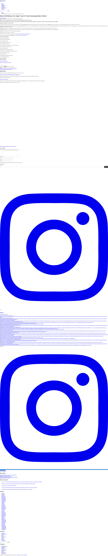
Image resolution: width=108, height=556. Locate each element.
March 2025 (3, 505)
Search (1, 165)
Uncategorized (4, 540)
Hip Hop (3, 533)
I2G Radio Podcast (4, 7)
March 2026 (3, 496)
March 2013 (3, 512)
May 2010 (3, 517)
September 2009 (4, 522)
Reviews (3, 8)
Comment (1, 156)
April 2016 (3, 510)
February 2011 (4, 513)
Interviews (3, 4)
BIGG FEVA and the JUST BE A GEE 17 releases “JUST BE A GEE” (8, 146)
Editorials (3, 6)
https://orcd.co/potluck (24, 35)
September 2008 (4, 528)
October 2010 (3, 515)
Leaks (2, 535)
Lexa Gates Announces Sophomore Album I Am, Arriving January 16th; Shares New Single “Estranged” (21, 483)
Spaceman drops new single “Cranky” (5, 475)
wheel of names (4, 489)
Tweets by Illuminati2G (3, 471)
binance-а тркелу (4, 483)
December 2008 (4, 526)
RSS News (3, 552)
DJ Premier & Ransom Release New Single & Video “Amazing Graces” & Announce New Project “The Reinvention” (21, 487)
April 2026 (3, 495)
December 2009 (4, 520)
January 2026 (3, 497)
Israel (2, 481)
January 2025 (3, 506)
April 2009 (3, 524)
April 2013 (3, 511)
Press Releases (4, 537)
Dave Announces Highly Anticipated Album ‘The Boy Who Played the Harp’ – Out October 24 (19, 489)
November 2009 (4, 521)
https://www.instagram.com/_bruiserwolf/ (5, 62)
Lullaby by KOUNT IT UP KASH (4, 79)
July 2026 (3, 493)
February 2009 (4, 525)
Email (1, 159)
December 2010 (4, 514)
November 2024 (4, 508)
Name (1, 157)
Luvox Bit (3, 487)
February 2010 (4, 519)
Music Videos (3, 5)
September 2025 (4, 500)
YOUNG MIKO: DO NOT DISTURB (11, 485)
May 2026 (3, 494)
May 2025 (3, 503)
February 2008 (4, 529)
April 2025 (3, 504)
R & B (2, 538)
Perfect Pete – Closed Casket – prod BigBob (6, 476)
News (2, 3)
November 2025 (4, 499)
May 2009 (3, 523)
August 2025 (3, 501)
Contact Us (3, 9)
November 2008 (4, 527)
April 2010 (3, 518)
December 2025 (4, 498)
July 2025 (3, 502)
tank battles (3, 485)
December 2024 (4, 507)
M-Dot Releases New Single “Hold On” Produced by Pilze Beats (8, 477)
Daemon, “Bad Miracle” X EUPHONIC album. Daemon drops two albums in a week (10, 74)
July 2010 (3, 516)
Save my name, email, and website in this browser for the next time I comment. (11, 162)
